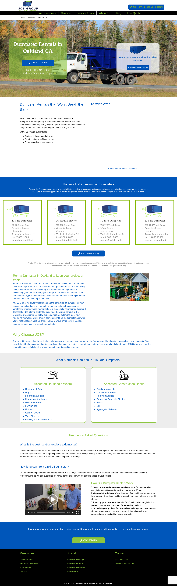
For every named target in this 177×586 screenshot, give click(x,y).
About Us (105, 13)
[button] (53, 499)
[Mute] (73, 512)
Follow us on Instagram (77, 559)
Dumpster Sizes (46, 13)
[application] (53, 499)
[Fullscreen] (77, 512)
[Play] (28, 512)
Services (66, 13)
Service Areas (85, 13)
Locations (31, 18)
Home (22, 18)
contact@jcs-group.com (124, 563)
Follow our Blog (73, 571)
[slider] (51, 512)
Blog (119, 13)
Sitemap (23, 571)
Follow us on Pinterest (76, 567)
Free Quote (134, 13)
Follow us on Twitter (75, 563)
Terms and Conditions (29, 563)
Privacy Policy (25, 567)
